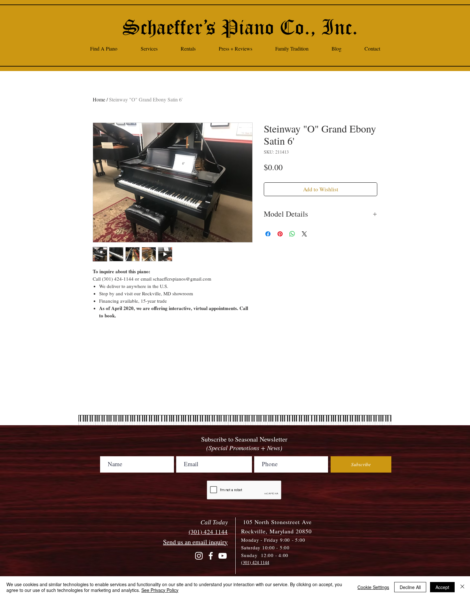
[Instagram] (199, 556)
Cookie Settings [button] (373, 587)
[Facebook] (211, 556)
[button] (149, 48)
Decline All (410, 587)
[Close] (462, 587)
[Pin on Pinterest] (280, 234)
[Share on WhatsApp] (292, 234)
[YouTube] (222, 556)
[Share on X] (304, 234)
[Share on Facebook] (268, 234)
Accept (442, 587)
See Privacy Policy (159, 590)
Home (99, 99)
